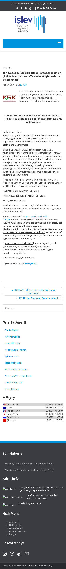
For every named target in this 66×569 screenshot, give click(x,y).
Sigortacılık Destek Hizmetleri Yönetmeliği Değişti (29, 470)
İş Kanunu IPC (12, 356)
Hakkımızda (15, 525)
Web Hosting (45, 565)
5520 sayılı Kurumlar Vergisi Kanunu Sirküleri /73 (29, 463)
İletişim (12, 534)
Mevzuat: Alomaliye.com (14, 565)
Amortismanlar (12, 336)
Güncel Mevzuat (17, 531)
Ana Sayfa (14, 522)
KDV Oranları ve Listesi (16, 369)
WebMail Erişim (48, 8)
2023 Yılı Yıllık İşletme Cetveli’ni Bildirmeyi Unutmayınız (33, 291)
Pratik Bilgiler (11, 330)
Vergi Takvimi (12, 388)
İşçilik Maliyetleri (13, 362)
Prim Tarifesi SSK (14, 382)
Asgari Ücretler (12, 343)
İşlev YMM (22, 84)
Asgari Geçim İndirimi (16, 349)
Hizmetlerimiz (16, 528)
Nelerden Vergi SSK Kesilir (18, 375)
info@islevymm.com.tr (44, 3)
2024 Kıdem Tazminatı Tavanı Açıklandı (40, 298)
